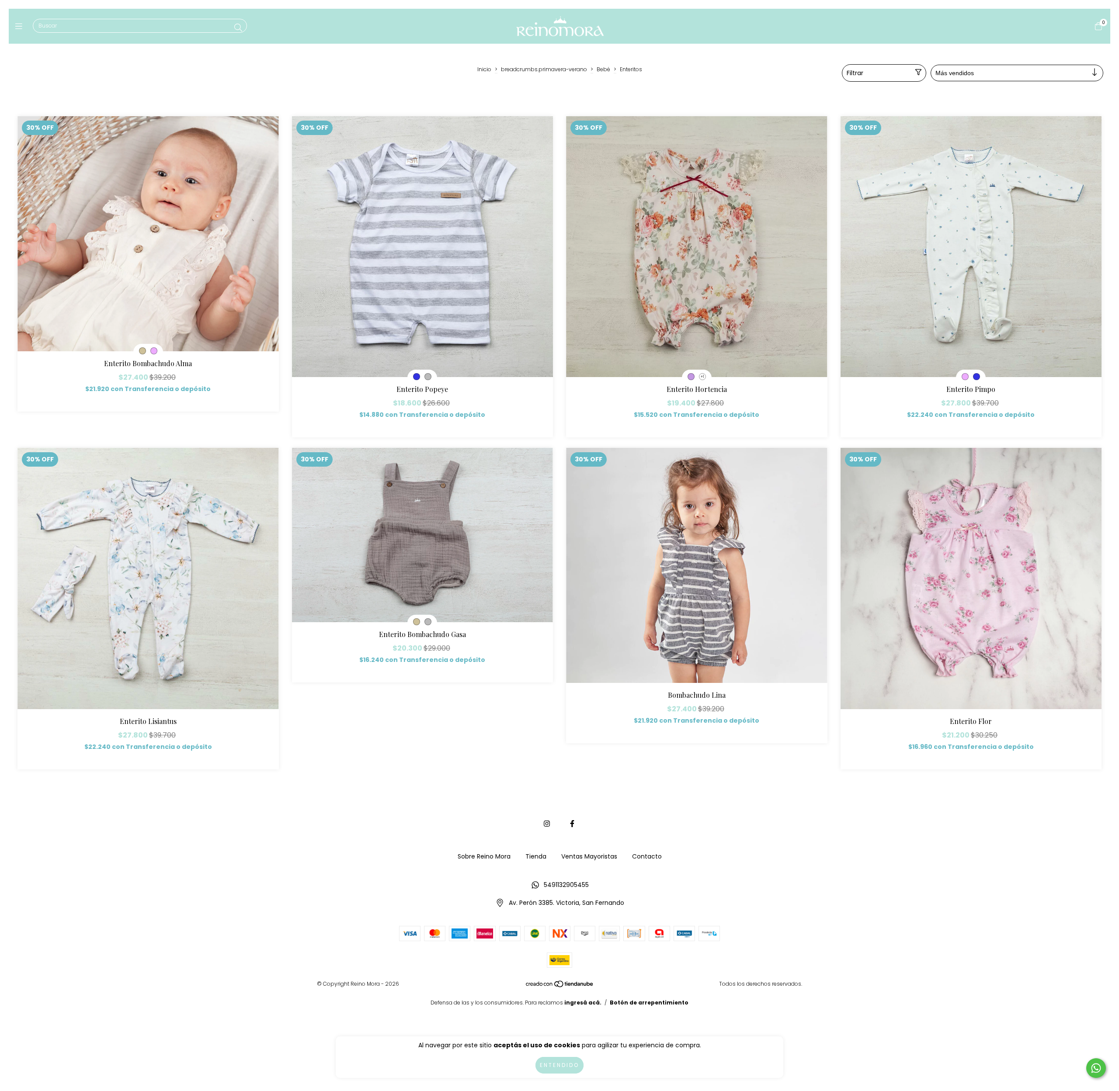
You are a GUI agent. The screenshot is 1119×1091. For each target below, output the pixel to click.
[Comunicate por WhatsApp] (1096, 1068)
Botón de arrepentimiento (649, 1002)
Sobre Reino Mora (484, 856)
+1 (702, 376)
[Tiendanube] (560, 986)
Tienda (535, 856)
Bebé (603, 69)
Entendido (559, 1065)
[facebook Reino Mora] (572, 824)
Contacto (647, 856)
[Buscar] (238, 27)
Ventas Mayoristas (589, 856)
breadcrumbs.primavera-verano (544, 69)
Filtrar (855, 73)
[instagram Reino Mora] (547, 824)
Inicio (484, 69)
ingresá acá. (582, 1002)
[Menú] (21, 26)
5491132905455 (566, 884)
